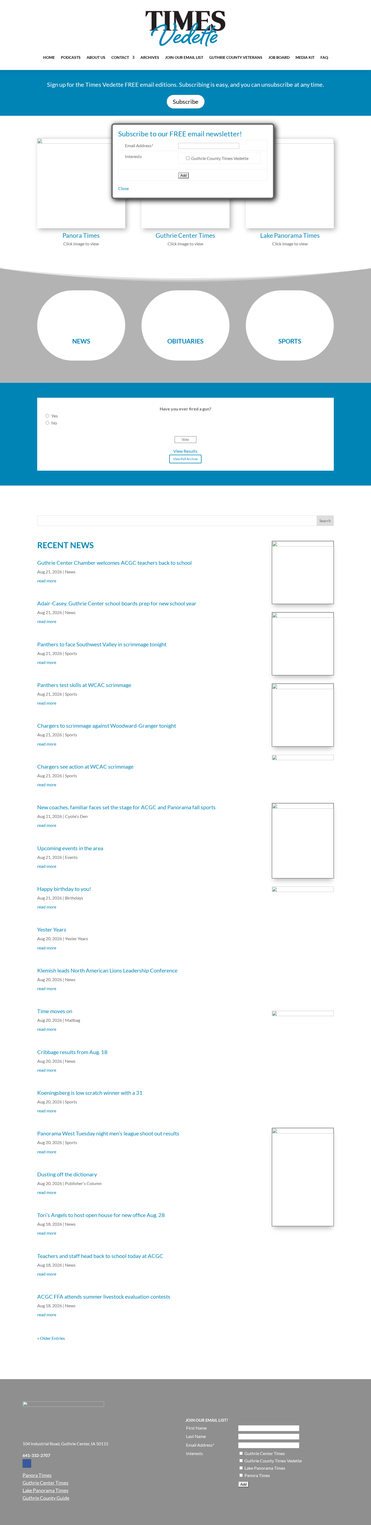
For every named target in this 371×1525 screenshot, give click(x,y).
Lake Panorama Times (45, 1490)
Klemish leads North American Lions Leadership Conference (107, 970)
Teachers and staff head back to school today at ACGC (100, 1256)
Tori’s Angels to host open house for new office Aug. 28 (101, 1215)
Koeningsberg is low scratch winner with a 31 (90, 1092)
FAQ (324, 57)
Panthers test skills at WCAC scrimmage (84, 685)
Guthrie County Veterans (235, 57)
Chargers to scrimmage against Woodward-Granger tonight (106, 725)
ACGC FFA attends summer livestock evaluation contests (104, 1296)
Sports (71, 653)
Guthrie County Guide (46, 1498)
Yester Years (51, 929)
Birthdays (74, 897)
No (54, 422)
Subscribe (186, 101)
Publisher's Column (83, 1183)
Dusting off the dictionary (67, 1174)
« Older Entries (51, 1338)
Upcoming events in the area (70, 848)
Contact (120, 57)
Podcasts (71, 57)
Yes (54, 415)
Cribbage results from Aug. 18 (72, 1052)
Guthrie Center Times (45, 1483)
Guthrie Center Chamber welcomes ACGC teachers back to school (114, 562)
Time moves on (55, 1011)
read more (46, 580)
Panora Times (37, 1475)
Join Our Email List (184, 57)
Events (71, 857)
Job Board (279, 57)
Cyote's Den (76, 816)
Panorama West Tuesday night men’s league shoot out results (108, 1133)
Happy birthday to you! (64, 888)
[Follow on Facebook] (27, 1463)
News (70, 571)
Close (123, 188)
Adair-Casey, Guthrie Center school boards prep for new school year (116, 603)
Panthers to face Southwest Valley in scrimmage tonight (101, 644)
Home (49, 57)
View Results (185, 451)
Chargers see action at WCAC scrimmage (85, 766)
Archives (149, 57)
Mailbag (72, 1020)
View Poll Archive (185, 459)
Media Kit (305, 57)
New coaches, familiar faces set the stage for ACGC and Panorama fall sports (126, 807)
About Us (96, 57)
